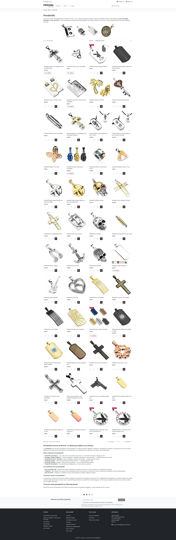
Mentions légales (70, 517)
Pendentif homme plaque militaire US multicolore (76, 430)
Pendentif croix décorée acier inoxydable (51, 397)
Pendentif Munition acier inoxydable (53, 133)
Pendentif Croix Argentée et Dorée (121, 200)
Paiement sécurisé (70, 524)
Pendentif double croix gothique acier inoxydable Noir (54, 67)
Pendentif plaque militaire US (119, 265)
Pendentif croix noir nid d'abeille (120, 297)
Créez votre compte (94, 520)
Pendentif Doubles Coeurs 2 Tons (120, 167)
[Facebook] (84, 494)
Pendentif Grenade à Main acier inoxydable (75, 167)
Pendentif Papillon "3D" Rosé (51, 167)
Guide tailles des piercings (50, 515)
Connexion (91, 517)
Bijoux (65, 6)
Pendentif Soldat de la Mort (96, 200)
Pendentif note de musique (51, 265)
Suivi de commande (94, 515)
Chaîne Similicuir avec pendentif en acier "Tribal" (98, 134)
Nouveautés (46, 523)
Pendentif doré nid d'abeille (96, 297)
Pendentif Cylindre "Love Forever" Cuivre (98, 167)
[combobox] (122, 5)
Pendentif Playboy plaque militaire (98, 66)
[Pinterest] (87, 494)
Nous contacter (70, 528)
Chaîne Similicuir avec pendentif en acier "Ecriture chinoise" (121, 134)
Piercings (58, 6)
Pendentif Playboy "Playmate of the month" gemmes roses (121, 430)
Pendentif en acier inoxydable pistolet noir (99, 397)
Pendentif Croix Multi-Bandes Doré (53, 234)
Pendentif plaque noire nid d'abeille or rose (76, 363)
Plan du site (69, 531)
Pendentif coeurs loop (72, 297)
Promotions (46, 521)
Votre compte (92, 512)
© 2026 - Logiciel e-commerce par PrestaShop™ (88, 537)
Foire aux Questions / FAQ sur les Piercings (52, 518)
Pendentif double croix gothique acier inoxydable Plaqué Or (76, 134)
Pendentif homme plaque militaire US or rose (53, 430)
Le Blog (72, 6)
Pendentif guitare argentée (51, 297)
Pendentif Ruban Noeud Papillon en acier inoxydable (53, 201)
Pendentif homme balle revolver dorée (122, 234)
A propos (68, 522)
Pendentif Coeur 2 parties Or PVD (52, 100)
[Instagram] (89, 494)
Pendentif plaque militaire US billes (98, 329)
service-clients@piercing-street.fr (122, 524)
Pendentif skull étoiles (95, 234)
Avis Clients (46, 528)
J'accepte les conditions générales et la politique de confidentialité (98, 502)
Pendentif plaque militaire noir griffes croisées (121, 330)
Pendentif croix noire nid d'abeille (98, 362)
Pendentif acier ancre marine (74, 234)
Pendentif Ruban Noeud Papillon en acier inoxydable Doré (76, 201)
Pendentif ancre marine (73, 265)
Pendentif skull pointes (95, 265)
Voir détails (48, 73)
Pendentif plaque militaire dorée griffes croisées (52, 363)
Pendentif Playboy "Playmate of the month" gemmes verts (98, 430)
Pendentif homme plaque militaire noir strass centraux (122, 67)
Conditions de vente (71, 520)
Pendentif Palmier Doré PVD (96, 100)
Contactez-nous (47, 1)
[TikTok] (92, 494)
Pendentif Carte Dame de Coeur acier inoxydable (76, 100)
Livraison (68, 515)
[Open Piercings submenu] (62, 6)
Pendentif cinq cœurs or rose (119, 362)
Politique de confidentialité (73, 526)
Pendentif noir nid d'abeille (51, 329)
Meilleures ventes (99, 40)
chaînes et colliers (125, 480)
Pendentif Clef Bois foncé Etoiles (120, 100)
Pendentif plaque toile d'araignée (75, 329)
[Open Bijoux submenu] (68, 6)
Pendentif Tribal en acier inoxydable (76, 66)
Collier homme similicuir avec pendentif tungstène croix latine (75, 397)
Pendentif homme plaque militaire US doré (121, 397)
